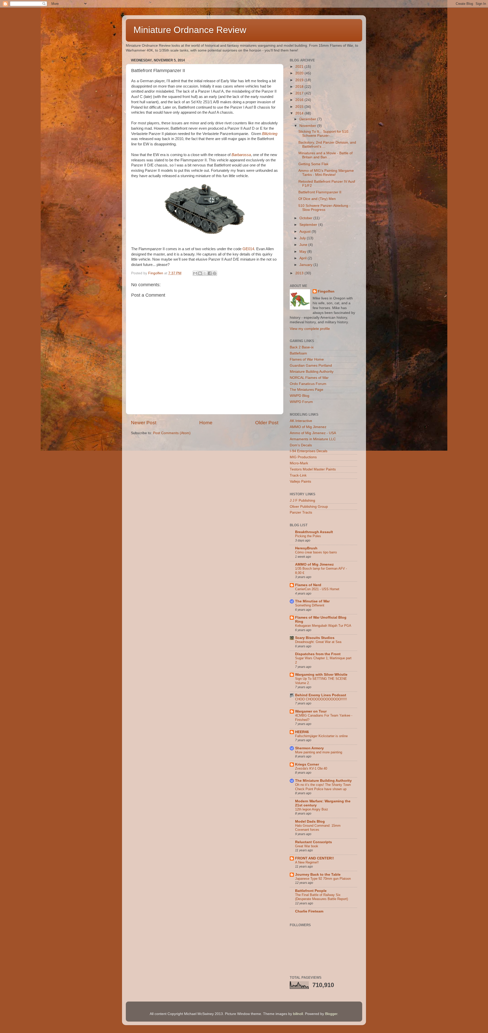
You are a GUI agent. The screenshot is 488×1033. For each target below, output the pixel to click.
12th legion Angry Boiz (311, 809)
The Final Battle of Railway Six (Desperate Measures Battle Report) (321, 897)
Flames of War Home (307, 359)
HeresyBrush (306, 548)
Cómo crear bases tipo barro (316, 552)
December (308, 119)
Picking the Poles (308, 536)
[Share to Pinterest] (214, 273)
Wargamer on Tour (311, 711)
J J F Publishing (302, 500)
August (305, 231)
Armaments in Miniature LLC (313, 439)
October (306, 218)
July (303, 238)
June (303, 245)
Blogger (331, 1014)
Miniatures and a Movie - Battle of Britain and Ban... (325, 155)
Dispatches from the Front (318, 654)
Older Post (266, 422)
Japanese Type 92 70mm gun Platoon (323, 878)
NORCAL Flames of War (309, 378)
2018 (299, 87)
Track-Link (298, 475)
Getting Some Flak (313, 164)
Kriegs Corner (307, 764)
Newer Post (143, 422)
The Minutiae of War (312, 601)
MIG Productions (303, 457)
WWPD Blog (299, 396)
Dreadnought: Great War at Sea (318, 642)
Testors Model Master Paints (313, 469)
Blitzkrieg (269, 134)
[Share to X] (204, 273)
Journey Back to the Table (318, 874)
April (303, 258)
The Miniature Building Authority (323, 781)
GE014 (248, 249)
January (306, 265)
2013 (299, 273)
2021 (299, 67)
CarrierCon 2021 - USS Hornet (317, 589)
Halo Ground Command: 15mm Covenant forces (318, 828)
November (308, 126)
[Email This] (195, 273)
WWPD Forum (301, 402)
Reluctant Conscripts (313, 842)
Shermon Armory (309, 748)
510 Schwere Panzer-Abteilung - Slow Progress (324, 208)
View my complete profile (310, 329)
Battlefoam (298, 353)
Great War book (306, 846)
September (308, 225)
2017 (299, 93)
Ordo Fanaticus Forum (308, 384)
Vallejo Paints (300, 481)
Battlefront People (311, 891)
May (303, 251)
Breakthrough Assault (314, 532)
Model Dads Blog (310, 821)
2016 (299, 100)
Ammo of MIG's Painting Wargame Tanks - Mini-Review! (326, 173)
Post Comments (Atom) (172, 433)
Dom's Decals (301, 445)
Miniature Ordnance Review (189, 30)
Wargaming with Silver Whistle (321, 674)
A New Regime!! (307, 862)
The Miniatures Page (306, 390)
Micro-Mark (299, 463)
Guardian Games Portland (311, 365)
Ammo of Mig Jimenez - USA (313, 433)
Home (205, 422)
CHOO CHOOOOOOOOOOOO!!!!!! (321, 699)
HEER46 (302, 732)
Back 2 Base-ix (302, 347)
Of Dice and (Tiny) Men (317, 199)
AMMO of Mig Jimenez (308, 427)
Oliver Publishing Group (309, 507)
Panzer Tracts (301, 512)
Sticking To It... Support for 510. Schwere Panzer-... (323, 134)
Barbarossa (241, 155)
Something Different (309, 605)
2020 (299, 73)
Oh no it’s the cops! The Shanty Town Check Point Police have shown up (323, 787)
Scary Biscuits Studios (314, 638)
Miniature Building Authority (311, 372)
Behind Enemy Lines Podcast (320, 695)
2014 (299, 113)
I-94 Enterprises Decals (308, 451)
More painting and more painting (318, 752)
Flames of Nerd (308, 585)
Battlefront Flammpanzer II (319, 192)
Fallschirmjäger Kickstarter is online (321, 736)
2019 (299, 80)
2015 (299, 107)
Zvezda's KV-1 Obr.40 (311, 768)
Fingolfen (326, 291)
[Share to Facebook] (209, 273)
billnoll (298, 1014)
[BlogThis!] (200, 273)
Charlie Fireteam (309, 911)
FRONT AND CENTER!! (314, 858)
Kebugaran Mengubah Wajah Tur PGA (323, 626)
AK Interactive (301, 421)
